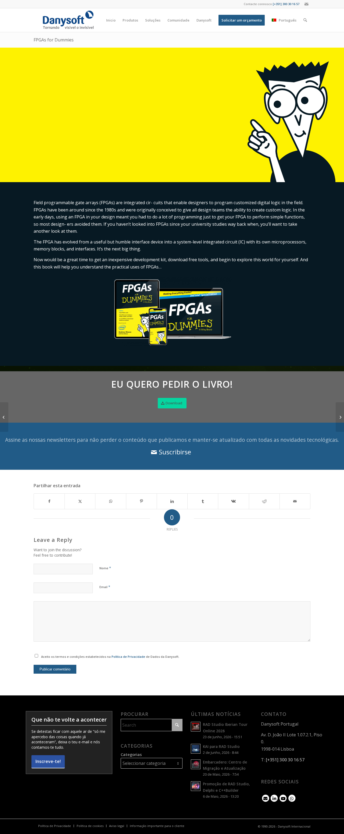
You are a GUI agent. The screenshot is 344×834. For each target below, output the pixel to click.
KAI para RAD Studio (221, 746)
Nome (105, 568)
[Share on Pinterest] (141, 501)
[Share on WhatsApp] (110, 501)
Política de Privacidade (128, 657)
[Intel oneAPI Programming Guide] (4, 417)
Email (104, 586)
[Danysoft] (68, 20)
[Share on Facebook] (49, 501)
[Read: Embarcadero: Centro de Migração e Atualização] (195, 764)
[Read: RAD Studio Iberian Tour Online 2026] (195, 726)
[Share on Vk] (233, 501)
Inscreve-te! (48, 761)
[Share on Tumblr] (203, 501)
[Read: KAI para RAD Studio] (195, 749)
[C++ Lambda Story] (340, 417)
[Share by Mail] (295, 501)
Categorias (131, 754)
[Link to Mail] (306, 4)
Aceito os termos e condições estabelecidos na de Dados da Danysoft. (110, 657)
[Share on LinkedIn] (172, 501)
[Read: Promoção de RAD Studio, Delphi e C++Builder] (195, 786)
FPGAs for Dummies (54, 40)
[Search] (305, 20)
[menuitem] (111, 20)
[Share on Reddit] (264, 501)
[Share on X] (80, 501)
